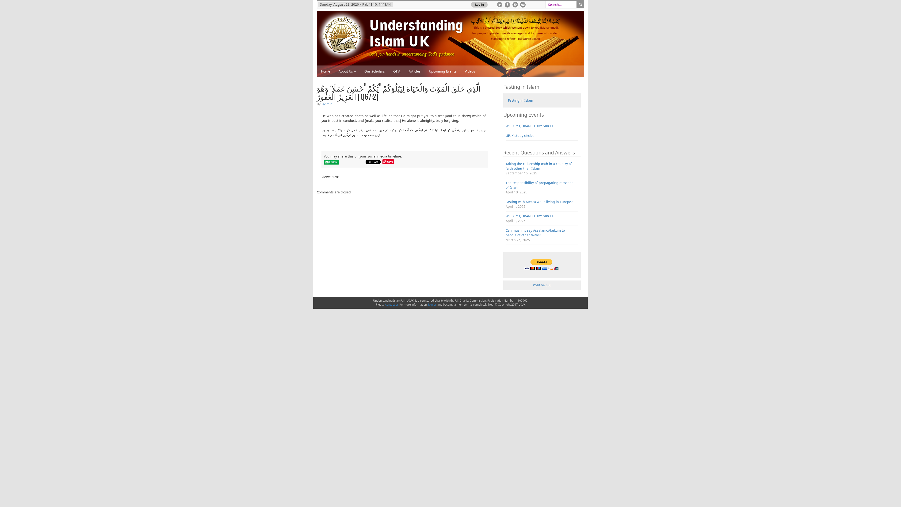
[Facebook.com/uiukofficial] (507, 5)
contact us (392, 305)
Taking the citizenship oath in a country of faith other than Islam (539, 166)
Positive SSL (542, 285)
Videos (470, 71)
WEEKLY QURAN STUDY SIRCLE (530, 126)
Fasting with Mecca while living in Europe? (539, 202)
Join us (432, 305)
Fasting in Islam (520, 100)
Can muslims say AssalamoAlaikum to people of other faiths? (535, 232)
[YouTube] (515, 5)
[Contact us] (523, 5)
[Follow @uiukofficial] (499, 4)
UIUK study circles (520, 135)
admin (327, 104)
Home (325, 71)
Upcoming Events (442, 71)
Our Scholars (374, 71)
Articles (414, 71)
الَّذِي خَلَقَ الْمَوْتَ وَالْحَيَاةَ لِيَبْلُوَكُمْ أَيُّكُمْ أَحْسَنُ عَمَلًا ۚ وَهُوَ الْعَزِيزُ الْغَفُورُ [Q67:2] (399, 92)
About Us (346, 71)
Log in (479, 4)
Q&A (396, 71)
